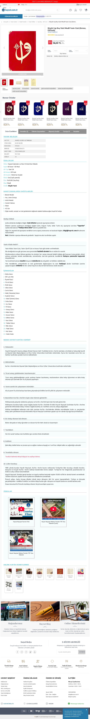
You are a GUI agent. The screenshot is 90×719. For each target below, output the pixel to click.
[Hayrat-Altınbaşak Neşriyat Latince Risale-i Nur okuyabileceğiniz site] (70, 574)
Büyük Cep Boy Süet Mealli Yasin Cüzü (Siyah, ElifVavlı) (52, 119)
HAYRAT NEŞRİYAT (53, 32)
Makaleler (19, 588)
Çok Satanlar (31, 16)
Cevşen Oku (80, 575)
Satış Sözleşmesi (27, 686)
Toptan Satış (4, 686)
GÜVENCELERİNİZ (32, 703)
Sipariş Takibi (49, 692)
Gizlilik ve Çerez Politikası (29, 690)
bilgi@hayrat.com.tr (73, 694)
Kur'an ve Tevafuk (5, 690)
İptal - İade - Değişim (51, 694)
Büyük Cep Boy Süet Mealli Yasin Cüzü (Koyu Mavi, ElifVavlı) (38, 119)
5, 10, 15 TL (48, 16)
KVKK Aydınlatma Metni (29, 693)
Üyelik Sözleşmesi (28, 688)
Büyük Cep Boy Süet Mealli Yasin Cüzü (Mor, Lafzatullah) (67, 119)
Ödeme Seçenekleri (51, 681)
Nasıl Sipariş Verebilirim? (52, 696)
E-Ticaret (40, 716)
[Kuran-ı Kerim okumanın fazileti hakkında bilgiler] (9, 574)
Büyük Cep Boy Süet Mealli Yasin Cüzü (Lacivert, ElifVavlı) (23, 119)
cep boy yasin (16, 88)
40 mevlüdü (25, 88)
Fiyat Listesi (4, 695)
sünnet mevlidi (35, 88)
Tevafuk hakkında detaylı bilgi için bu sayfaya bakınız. (22, 456)
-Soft (36, 716)
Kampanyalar (40, 16)
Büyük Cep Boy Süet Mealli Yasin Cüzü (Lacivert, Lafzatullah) (81, 119)
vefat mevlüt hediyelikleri (19, 91)
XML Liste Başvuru (5, 688)
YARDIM (51, 703)
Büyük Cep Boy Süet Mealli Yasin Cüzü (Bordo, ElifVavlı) (9, 119)
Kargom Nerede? (82, 4)
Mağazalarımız (4, 684)
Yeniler (26, 16)
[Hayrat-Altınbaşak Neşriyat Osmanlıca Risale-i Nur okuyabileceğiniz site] (60, 574)
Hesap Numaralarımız (51, 684)
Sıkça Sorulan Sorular (28, 695)
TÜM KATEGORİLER (11, 16)
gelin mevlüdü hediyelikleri (48, 88)
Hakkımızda (4, 681)
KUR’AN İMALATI (9, 703)
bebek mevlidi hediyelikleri (65, 88)
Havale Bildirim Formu (51, 686)
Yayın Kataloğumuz (6, 693)
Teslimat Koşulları (27, 681)
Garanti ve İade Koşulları (29, 684)
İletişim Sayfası (72, 696)
